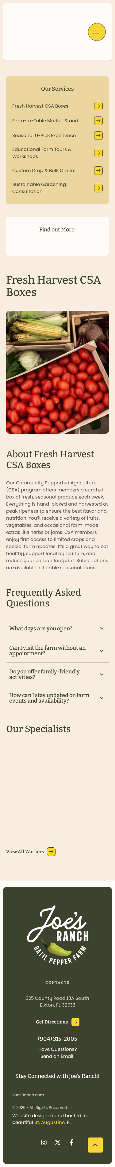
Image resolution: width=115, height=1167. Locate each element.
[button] (57, 106)
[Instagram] (44, 1142)
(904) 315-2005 (57, 1038)
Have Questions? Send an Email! (57, 1052)
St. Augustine (49, 1122)
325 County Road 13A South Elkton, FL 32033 (57, 1001)
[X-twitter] (58, 1142)
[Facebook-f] (71, 1142)
